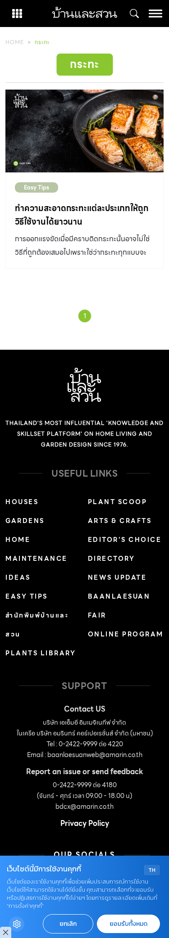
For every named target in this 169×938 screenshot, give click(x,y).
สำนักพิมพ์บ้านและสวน (37, 624)
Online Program (126, 634)
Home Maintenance (36, 549)
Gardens (25, 521)
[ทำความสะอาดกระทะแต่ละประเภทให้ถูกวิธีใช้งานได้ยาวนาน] (84, 131)
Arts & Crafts (120, 521)
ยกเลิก (68, 924)
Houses (21, 502)
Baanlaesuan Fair (119, 605)
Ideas (18, 577)
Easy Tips (36, 187)
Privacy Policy (84, 823)
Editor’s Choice (125, 540)
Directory (111, 559)
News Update (117, 577)
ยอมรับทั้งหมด (128, 924)
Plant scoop (117, 502)
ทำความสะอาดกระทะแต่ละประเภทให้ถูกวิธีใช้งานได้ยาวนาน (81, 215)
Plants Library (40, 653)
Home (14, 42)
